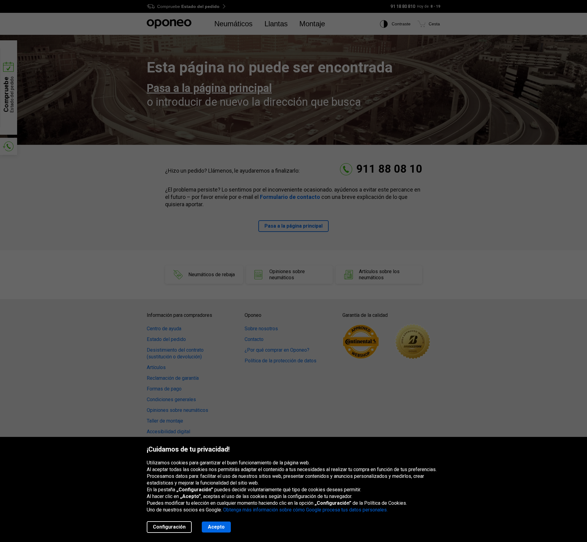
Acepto (216, 527)
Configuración (169, 527)
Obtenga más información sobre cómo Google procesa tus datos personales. (305, 510)
